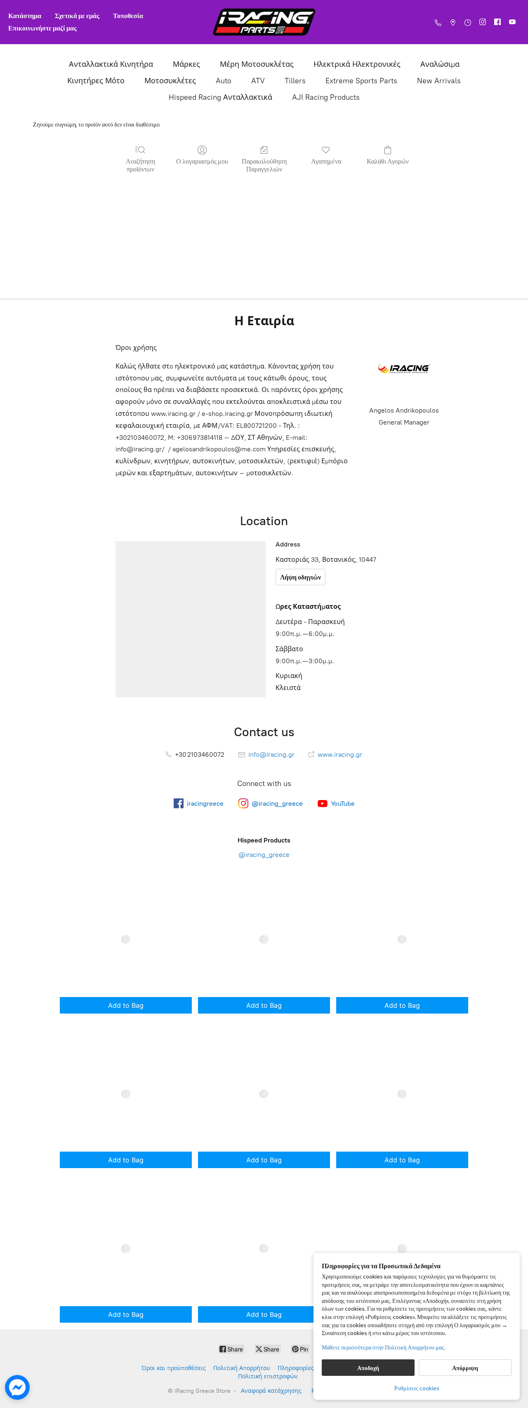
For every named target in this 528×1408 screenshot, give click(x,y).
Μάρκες (186, 64)
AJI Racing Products (326, 97)
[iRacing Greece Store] (264, 22)
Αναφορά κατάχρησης (271, 1390)
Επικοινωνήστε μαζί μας (42, 28)
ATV (258, 80)
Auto (223, 80)
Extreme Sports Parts (361, 80)
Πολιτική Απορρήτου (241, 1368)
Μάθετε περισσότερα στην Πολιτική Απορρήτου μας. (384, 1347)
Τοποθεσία (128, 15)
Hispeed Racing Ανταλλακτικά (220, 97)
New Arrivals (439, 80)
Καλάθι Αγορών (388, 161)
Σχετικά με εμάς (77, 15)
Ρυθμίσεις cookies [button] (416, 1388)
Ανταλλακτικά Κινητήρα (111, 64)
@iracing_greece (264, 855)
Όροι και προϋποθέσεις (173, 1368)
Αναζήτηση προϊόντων (140, 165)
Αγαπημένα (326, 161)
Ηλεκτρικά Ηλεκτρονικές (357, 64)
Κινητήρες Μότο (96, 80)
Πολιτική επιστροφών (268, 1376)
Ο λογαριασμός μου (202, 161)
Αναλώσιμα (440, 64)
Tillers (295, 80)
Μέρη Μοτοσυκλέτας (257, 64)
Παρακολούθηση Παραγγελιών (264, 165)
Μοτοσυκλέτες (170, 80)
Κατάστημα (24, 15)
